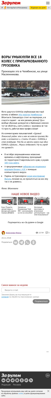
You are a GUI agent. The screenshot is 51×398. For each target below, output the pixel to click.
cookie (20, 393)
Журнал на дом (38, 7)
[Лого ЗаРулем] (10, 3)
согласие (5, 297)
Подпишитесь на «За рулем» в (25, 222)
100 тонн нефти (11, 162)
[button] (48, 391)
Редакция (6, 384)
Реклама (17, 384)
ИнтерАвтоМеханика (17, 7)
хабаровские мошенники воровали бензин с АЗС (25, 168)
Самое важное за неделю (14, 285)
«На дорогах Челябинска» (30, 114)
